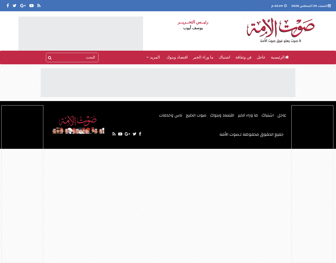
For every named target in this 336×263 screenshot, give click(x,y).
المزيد (154, 57)
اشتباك (224, 57)
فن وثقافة (243, 57)
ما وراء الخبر (203, 57)
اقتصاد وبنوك (177, 57)
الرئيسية (278, 57)
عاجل (261, 57)
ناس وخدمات (170, 115)
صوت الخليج (196, 115)
